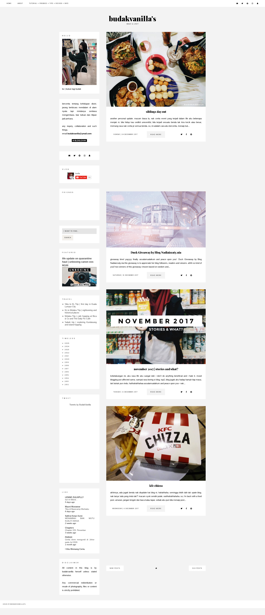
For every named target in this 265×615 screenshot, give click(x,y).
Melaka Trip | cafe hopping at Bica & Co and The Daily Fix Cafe (81, 317)
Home (9, 3)
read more (155, 134)
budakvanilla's (132, 18)
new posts (115, 568)
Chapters (69, 528)
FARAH (68, 537)
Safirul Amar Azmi (73, 516)
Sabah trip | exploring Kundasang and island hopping (81, 323)
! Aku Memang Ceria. (75, 549)
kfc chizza (156, 485)
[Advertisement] (156, 168)
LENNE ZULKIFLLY (74, 497)
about (20, 3)
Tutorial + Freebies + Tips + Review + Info (48, 3)
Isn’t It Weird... (71, 500)
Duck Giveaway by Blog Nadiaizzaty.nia (156, 252)
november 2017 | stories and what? (156, 369)
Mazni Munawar (72, 506)
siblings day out (156, 111)
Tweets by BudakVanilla (80, 404)
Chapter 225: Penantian (75, 530)
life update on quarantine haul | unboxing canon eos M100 (77, 262)
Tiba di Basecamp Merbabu (77, 509)
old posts (197, 568)
